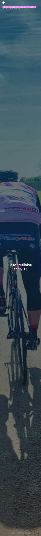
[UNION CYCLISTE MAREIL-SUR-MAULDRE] (3, 2)
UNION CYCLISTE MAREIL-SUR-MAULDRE (19, 7)
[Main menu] (37, 8)
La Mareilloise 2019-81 (23, 533)
